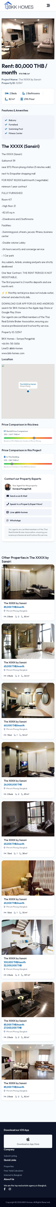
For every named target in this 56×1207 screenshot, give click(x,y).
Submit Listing (10, 1156)
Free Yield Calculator (13, 1170)
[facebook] (5, 1189)
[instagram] (9, 1189)
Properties (9, 1166)
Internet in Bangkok (13, 1175)
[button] (28, 391)
